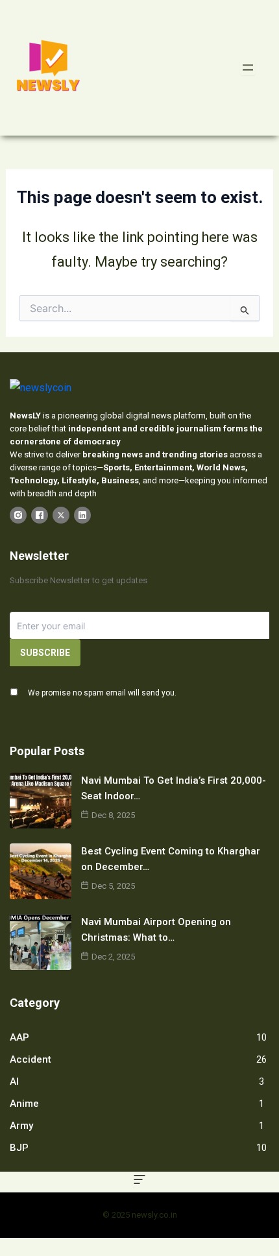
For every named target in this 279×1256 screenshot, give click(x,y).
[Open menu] (248, 67)
